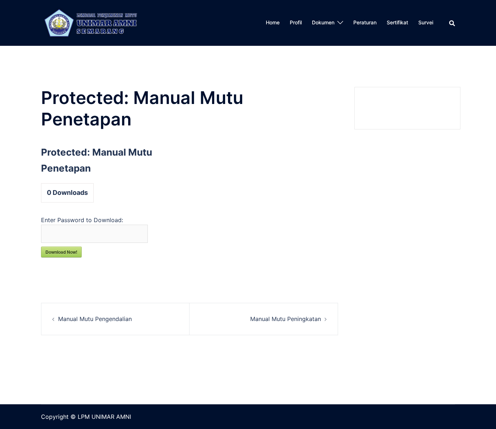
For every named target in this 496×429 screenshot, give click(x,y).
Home (273, 22)
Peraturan (365, 22)
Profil (296, 22)
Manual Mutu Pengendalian (95, 318)
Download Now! (61, 252)
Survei (425, 22)
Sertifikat (397, 22)
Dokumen (323, 22)
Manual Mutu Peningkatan (285, 318)
